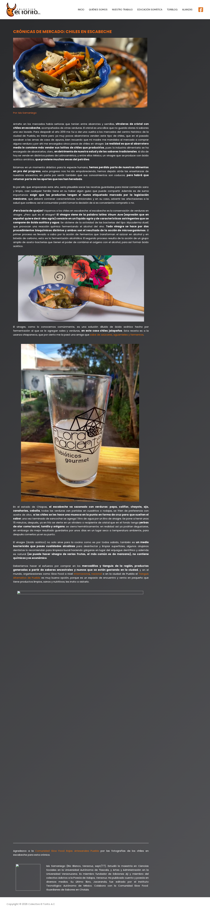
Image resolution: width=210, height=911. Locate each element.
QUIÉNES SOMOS (98, 9)
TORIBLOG (172, 9)
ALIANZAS (187, 9)
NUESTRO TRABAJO (122, 9)
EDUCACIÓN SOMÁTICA (149, 9)
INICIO (81, 9)
